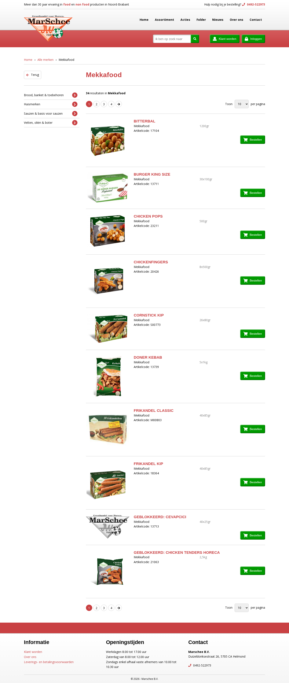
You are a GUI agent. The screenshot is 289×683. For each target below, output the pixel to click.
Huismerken (32, 104)
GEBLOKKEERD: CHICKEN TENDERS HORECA (177, 552)
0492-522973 (255, 4)
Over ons (236, 20)
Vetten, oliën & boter (38, 123)
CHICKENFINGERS (151, 262)
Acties (185, 20)
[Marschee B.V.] (48, 19)
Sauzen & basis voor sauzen (43, 113)
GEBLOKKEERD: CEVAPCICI (160, 517)
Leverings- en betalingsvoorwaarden (49, 662)
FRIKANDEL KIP (148, 464)
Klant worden (33, 652)
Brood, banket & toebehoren (44, 95)
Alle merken (45, 60)
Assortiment (164, 20)
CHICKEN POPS (148, 216)
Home (144, 20)
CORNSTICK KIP (149, 315)
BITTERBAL (144, 121)
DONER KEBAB (148, 357)
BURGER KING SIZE (152, 174)
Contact (256, 20)
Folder (201, 20)
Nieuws (217, 20)
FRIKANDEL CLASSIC (153, 410)
